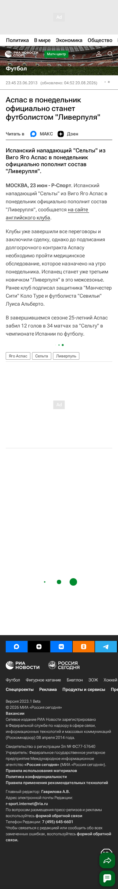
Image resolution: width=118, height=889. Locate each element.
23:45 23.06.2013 (22, 83)
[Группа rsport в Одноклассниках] (84, 646)
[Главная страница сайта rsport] (34, 54)
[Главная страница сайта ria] (6, 54)
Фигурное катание (43, 680)
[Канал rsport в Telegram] (106, 646)
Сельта (41, 356)
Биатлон (75, 680)
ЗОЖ (93, 680)
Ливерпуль (66, 356)
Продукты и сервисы (83, 689)
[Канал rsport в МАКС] (16, 646)
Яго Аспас (18, 356)
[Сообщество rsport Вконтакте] (61, 646)
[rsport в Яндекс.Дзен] (39, 646)
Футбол (13, 680)
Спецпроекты (20, 689)
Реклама (48, 689)
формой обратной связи (59, 815)
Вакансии (15, 713)
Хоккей (110, 680)
